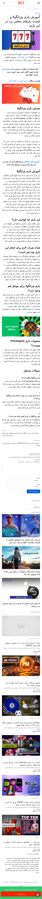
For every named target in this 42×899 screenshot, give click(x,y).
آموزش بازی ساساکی (31, 162)
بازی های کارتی (22, 57)
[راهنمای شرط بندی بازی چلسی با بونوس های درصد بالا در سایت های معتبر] (21, 705)
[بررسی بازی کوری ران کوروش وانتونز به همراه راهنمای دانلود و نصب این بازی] (21, 525)
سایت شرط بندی (8, 69)
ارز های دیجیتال (36, 678)
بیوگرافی (37, 837)
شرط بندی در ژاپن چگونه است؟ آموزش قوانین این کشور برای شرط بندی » (20, 434)
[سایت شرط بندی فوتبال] (21, 3)
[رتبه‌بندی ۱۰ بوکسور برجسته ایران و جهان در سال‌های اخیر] (21, 825)
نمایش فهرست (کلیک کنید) (18, 81)
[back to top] (37, 894)
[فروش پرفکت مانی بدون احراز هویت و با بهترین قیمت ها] (21, 665)
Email (38, 484)
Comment (37, 459)
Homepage (36, 8)
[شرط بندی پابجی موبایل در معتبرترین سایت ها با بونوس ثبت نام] (21, 557)
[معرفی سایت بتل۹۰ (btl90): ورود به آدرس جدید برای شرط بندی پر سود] (21, 785)
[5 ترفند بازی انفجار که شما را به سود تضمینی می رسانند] (21, 589)
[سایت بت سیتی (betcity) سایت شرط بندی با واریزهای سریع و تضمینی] (21, 745)
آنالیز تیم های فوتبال (34, 718)
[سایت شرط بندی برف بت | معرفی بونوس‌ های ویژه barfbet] (21, 626)
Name (38, 478)
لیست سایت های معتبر (34, 638)
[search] (4, 3)
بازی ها (29, 8)
